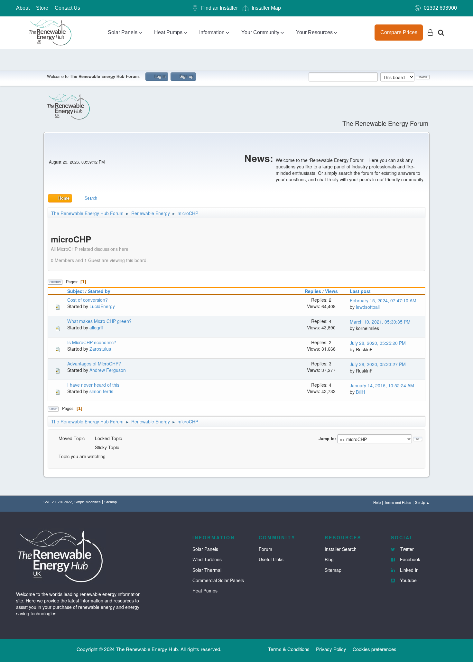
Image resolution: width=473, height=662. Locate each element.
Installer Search (341, 549)
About (23, 8)
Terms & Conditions (289, 649)
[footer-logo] (61, 555)
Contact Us (67, 8)
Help (377, 502)
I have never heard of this (93, 385)
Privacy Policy (331, 649)
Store (42, 8)
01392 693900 (440, 8)
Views (331, 291)
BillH (360, 392)
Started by (99, 291)
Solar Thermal (206, 570)
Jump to (327, 438)
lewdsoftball (368, 307)
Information (212, 32)
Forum (265, 549)
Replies (313, 291)
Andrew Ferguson (107, 370)
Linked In (409, 570)
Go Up (53, 409)
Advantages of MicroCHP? (94, 363)
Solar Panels (122, 32)
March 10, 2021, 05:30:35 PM (380, 321)
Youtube (408, 580)
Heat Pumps (168, 32)
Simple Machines (87, 502)
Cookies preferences (374, 649)
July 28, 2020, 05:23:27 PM (378, 364)
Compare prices (398, 32)
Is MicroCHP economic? (91, 342)
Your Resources (314, 32)
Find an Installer (219, 8)
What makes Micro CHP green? (99, 321)
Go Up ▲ (422, 502)
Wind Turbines (207, 559)
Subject (75, 291)
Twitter (406, 549)
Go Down (55, 282)
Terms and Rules (397, 502)
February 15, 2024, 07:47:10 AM (383, 300)
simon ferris (101, 391)
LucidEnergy (102, 306)
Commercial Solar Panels (218, 580)
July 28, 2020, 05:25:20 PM (378, 343)
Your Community (260, 32)
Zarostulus (100, 348)
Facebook (409, 559)
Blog (329, 559)
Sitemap (110, 502)
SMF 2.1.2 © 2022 (57, 502)
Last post (360, 291)
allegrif (96, 327)
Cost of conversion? (87, 300)
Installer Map (266, 8)
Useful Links (271, 559)
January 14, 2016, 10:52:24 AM (382, 385)
